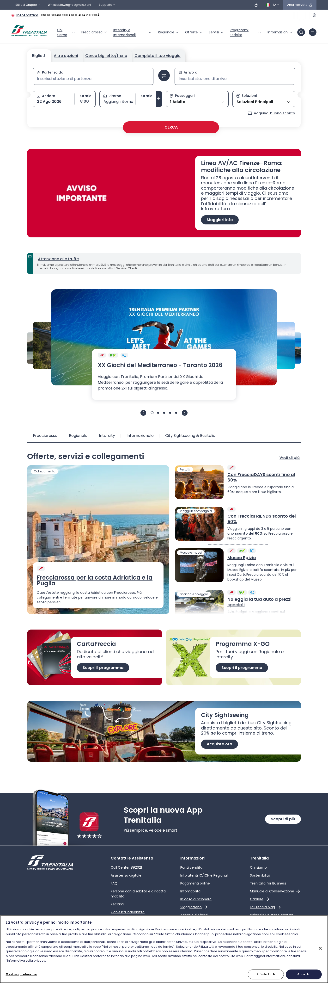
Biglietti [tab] (39, 55)
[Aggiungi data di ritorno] (159, 99)
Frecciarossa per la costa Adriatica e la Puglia (94, 580)
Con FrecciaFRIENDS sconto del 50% (261, 518)
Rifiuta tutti (266, 974)
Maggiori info (220, 220)
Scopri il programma (103, 667)
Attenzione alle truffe (58, 259)
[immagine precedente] (143, 413)
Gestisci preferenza (21, 974)
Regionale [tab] (78, 435)
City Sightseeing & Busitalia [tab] (190, 435)
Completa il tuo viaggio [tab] (157, 55)
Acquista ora (219, 744)
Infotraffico (27, 15)
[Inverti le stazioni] (164, 75)
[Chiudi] (320, 948)
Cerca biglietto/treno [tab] (106, 55)
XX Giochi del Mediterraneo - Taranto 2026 (160, 365)
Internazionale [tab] (140, 435)
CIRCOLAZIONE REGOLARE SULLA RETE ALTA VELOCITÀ (59, 15)
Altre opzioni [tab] (66, 55)
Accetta (303, 974)
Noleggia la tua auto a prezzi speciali (259, 602)
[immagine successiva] (185, 413)
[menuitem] (66, 32)
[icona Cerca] (301, 32)
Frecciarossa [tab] (45, 435)
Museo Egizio (241, 558)
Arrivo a (190, 72)
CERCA (171, 127)
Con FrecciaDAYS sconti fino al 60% (261, 477)
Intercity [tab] (107, 435)
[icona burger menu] (312, 32)
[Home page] (29, 30)
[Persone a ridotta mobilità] (256, 5)
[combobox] (93, 79)
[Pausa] (313, 15)
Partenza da (52, 72)
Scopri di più (283, 819)
